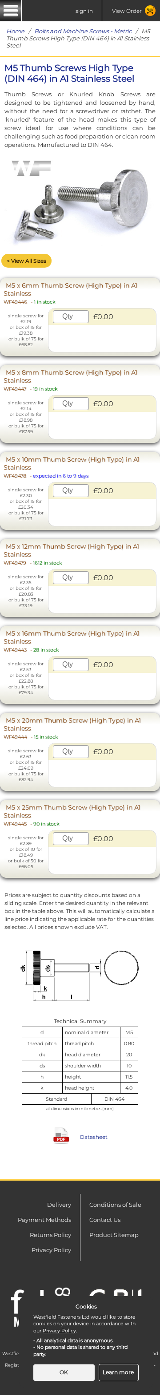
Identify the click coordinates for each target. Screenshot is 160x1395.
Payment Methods (44, 1219)
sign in (84, 11)
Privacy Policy (51, 1249)
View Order (127, 11)
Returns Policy (50, 1234)
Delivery (59, 1204)
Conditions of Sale (115, 1204)
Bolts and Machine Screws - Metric (83, 31)
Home (15, 31)
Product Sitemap (114, 1234)
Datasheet (94, 1137)
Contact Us (104, 1219)
